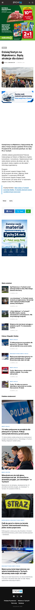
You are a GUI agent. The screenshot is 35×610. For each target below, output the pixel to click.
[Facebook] (13, 596)
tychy (10, 200)
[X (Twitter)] (17, 596)
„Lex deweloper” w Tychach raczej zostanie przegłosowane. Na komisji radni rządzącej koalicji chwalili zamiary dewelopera (21, 300)
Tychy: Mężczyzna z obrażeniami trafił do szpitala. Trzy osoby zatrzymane (21, 372)
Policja (16, 339)
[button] (2, 3)
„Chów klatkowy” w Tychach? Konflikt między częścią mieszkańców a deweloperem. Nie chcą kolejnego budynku (21, 313)
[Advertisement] (17, 120)
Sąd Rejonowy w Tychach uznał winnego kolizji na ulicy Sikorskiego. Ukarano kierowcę (21, 288)
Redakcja (21, 603)
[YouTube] (21, 596)
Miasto (4, 47)
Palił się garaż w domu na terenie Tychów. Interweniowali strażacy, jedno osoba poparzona (15, 525)
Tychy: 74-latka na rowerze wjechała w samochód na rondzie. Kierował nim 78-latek (21, 386)
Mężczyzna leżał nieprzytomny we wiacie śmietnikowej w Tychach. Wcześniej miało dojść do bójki (21, 358)
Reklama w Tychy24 (23, 600)
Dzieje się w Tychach (15, 353)
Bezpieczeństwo (6, 520)
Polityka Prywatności (10, 600)
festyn (4, 200)
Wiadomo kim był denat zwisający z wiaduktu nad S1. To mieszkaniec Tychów (21, 325)
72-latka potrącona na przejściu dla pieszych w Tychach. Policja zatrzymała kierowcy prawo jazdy (21, 344)
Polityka (8, 472)
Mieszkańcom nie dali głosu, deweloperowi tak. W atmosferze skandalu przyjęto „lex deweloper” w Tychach (17, 478)
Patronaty (14, 603)
